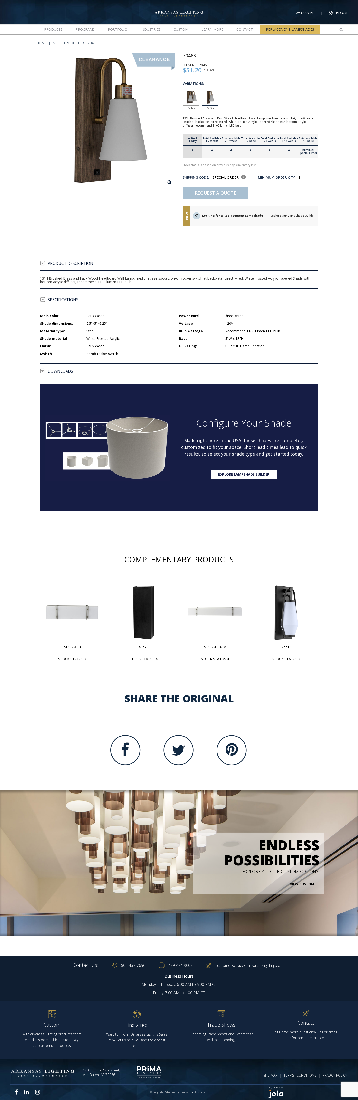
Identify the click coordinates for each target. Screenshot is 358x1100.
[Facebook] (125, 750)
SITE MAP (270, 1075)
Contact (244, 29)
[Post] (72, 613)
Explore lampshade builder (244, 474)
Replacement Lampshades (290, 29)
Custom (181, 29)
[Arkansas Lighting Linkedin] (26, 1092)
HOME (42, 43)
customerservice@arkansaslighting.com (249, 965)
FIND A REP (342, 13)
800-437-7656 (133, 965)
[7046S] (107, 120)
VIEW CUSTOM (302, 884)
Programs (85, 29)
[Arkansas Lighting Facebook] (16, 1092)
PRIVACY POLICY (335, 1075)
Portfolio (117, 29)
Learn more (212, 29)
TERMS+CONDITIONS (300, 1075)
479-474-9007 (180, 965)
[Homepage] (179, 9)
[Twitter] (178, 750)
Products (53, 29)
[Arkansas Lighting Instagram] (37, 1092)
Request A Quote (215, 193)
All (55, 43)
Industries (150, 29)
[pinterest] (232, 750)
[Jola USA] (306, 1092)
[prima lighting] (144, 1072)
